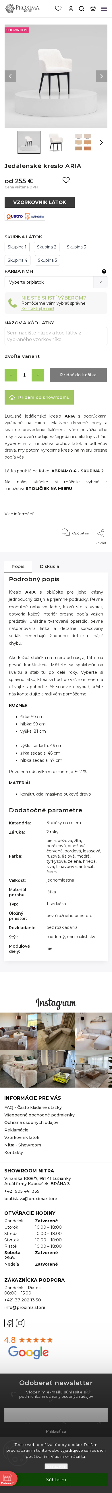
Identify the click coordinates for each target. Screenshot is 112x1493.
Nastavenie (56, 1466)
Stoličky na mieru (64, 822)
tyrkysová (56, 861)
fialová (68, 856)
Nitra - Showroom (22, 1145)
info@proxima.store (24, 1307)
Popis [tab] (18, 566)
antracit (86, 866)
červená (55, 851)
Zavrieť (93, 551)
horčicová (56, 845)
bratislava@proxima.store (30, 1198)
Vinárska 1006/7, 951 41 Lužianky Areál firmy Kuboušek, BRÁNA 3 (37, 1181)
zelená (74, 861)
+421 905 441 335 (21, 1191)
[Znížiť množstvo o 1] (11, 375)
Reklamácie (16, 1130)
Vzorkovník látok (21, 1137)
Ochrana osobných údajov (31, 1122)
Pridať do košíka (78, 374)
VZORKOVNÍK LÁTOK (39, 202)
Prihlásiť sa (56, 1431)
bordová (73, 851)
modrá (83, 856)
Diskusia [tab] (49, 566)
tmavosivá (66, 866)
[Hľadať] (82, 8)
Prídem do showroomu (43, 397)
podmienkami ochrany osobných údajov (56, 1396)
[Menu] (104, 8)
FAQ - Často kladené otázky (33, 1107)
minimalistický (81, 936)
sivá (50, 866)
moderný (56, 936)
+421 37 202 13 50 (22, 1300)
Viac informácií (19, 514)
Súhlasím (56, 1479)
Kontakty (13, 1152)
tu (83, 1456)
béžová (65, 840)
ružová (53, 856)
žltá (77, 840)
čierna (53, 871)
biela (51, 840)
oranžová (77, 845)
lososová (91, 851)
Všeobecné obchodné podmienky (39, 1115)
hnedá (89, 861)
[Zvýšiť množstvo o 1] (38, 375)
